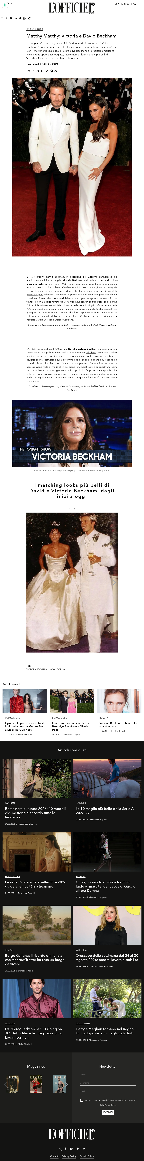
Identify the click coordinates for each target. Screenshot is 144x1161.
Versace (48, 319)
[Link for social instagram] (71, 1149)
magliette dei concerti (100, 308)
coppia (61, 669)
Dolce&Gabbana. (64, 319)
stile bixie (91, 352)
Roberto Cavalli (34, 319)
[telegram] (29, 19)
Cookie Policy (87, 1156)
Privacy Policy (110, 1105)
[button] (114, 582)
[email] (2, 19)
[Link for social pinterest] (77, 1149)
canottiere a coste (47, 308)
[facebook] (6, 19)
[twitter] (20, 19)
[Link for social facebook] (65, 1149)
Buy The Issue (122, 4)
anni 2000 (61, 283)
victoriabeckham (36, 669)
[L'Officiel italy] (72, 8)
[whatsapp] (24, 19)
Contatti (54, 1156)
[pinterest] (11, 19)
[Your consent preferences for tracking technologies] (5, 5)
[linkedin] (16, 19)
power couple (34, 294)
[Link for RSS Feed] (84, 1149)
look (52, 669)
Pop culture (34, 29)
